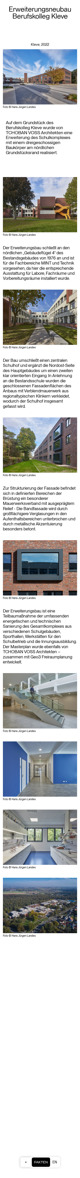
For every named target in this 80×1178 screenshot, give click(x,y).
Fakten (41, 1162)
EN (54, 1162)
